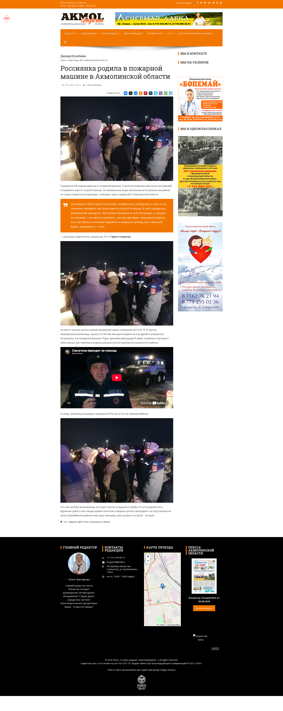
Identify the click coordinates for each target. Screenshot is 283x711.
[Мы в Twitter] (201, 2)
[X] (130, 93)
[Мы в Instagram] (205, 2)
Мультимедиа (132, 33)
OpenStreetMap (173, 625)
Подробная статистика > (215, 648)
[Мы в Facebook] (197, 2)
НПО (170, 33)
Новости (69, 33)
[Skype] (155, 93)
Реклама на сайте (76, 5)
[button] (162, 586)
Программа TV (110, 33)
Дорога (73, 521)
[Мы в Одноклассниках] (217, 2)
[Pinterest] (145, 93)
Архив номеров (204, 608)
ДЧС (81, 521)
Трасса (107, 521)
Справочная (154, 33)
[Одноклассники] (140, 93)
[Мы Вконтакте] (209, 2)
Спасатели (96, 521)
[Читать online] (204, 575)
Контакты (91, 5)
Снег (87, 521)
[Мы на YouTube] (221, 2)
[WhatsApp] (165, 93)
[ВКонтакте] (125, 93)
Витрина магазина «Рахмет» (195, 33)
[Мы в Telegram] (213, 2)
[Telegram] (170, 93)
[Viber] (160, 93)
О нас (63, 5)
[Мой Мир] (135, 93)
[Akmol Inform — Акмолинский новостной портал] (82, 18)
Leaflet (161, 625)
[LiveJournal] (150, 93)
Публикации (88, 33)
